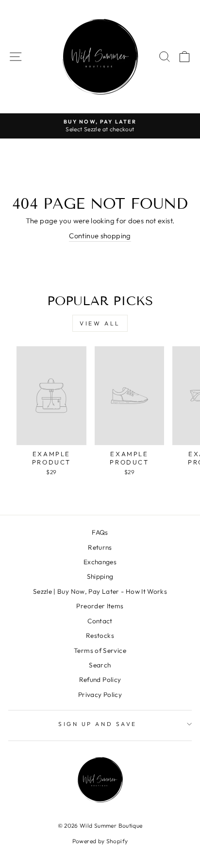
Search (100, 665)
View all (100, 323)
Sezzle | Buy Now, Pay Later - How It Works (100, 591)
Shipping (100, 576)
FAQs (100, 532)
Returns (100, 547)
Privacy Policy (100, 694)
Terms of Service (100, 650)
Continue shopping (100, 235)
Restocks (100, 635)
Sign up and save (97, 723)
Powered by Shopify (100, 841)
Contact (100, 621)
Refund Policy (100, 679)
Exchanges (100, 561)
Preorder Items (99, 606)
